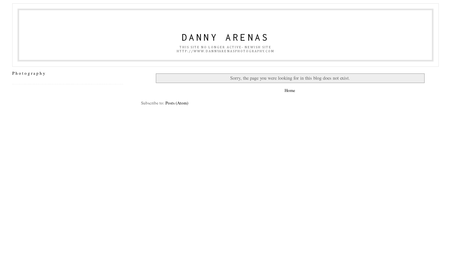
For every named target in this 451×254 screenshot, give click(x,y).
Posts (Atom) (176, 103)
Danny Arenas (226, 37)
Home (290, 90)
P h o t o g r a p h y (28, 73)
